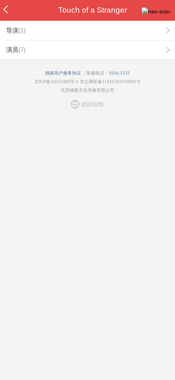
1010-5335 (119, 73)
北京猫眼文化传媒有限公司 (87, 90)
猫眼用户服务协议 (63, 73)
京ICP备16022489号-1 (57, 81)
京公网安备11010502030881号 (110, 81)
